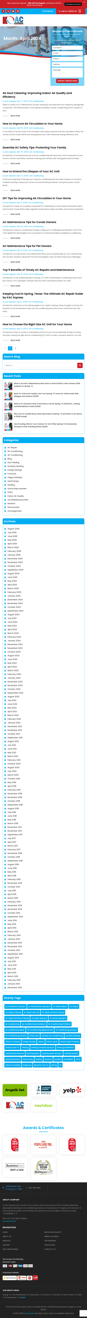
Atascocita (34, 1036)
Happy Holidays (15, 477)
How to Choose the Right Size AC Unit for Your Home (37, 324)
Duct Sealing (13, 462)
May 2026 (12, 540)
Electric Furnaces (12, 1041)
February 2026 (14, 551)
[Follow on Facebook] (3, 11)
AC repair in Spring (13, 1012)
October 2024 (14, 607)
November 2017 (15, 831)
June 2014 (12, 920)
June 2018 (12, 816)
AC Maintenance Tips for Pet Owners (27, 246)
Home (5, 1232)
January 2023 (14, 678)
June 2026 (12, 536)
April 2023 (12, 666)
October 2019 (14, 778)
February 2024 (14, 637)
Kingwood (27, 1065)
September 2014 (15, 916)
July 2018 (12, 812)
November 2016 (15, 853)
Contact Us (50, 1249)
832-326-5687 (35, 1188)
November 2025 (15, 562)
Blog (10, 458)
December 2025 (15, 558)
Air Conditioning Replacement (40, 1030)
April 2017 (12, 842)
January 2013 (14, 983)
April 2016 (12, 875)
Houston (48, 1059)
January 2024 (14, 640)
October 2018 (14, 801)
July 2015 (12, 890)
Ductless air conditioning (52, 1036)
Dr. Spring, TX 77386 (14, 1189)
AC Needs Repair (60, 1006)
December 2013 (15, 942)
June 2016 (12, 868)
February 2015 (14, 901)
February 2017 (14, 849)
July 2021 (12, 745)
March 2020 (13, 775)
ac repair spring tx (39, 1018)
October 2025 (14, 566)
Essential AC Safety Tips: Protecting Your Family (34, 147)
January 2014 (14, 939)
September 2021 (15, 737)
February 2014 (14, 935)
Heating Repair (33, 1053)
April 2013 (12, 972)
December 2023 (15, 644)
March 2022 (13, 715)
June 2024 (12, 622)
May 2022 (12, 707)
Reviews (11, 503)
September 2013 (15, 954)
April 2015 (12, 894)
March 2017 (13, 845)
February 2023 (14, 674)
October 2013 (14, 950)
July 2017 (12, 838)
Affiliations (49, 1245)
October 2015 (14, 886)
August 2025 (14, 573)
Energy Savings (15, 470)
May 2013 (12, 969)
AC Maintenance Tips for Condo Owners (29, 222)
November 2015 (15, 883)
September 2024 (15, 610)
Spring (54, 1065)
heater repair (52, 1041)
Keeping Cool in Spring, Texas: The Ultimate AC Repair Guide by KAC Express (43, 295)
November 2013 (15, 946)
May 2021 (12, 752)
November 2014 (15, 909)
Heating (11, 484)
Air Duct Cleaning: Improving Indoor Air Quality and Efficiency (37, 95)
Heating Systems (12, 1059)
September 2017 (15, 834)
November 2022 (15, 685)
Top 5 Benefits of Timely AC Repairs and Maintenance (38, 270)
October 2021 (14, 734)
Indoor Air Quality (16, 496)
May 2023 (12, 663)
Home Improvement (17, 488)
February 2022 (14, 719)
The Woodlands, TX (20, 1294)
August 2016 (13, 864)
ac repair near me (31, 1012)
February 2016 (14, 879)
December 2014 (15, 905)
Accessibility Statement (64, 1313)
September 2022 (15, 693)
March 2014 (13, 931)
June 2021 (12, 748)
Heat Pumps (13, 481)
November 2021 (15, 730)
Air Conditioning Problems (59, 1024)
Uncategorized (14, 511)
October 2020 (14, 763)
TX (60, 1065)
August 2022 (13, 696)
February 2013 (14, 980)
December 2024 (15, 599)
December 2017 (15, 827)
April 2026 (12, 543)
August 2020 (13, 767)
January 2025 (14, 596)
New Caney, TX (70, 1294)
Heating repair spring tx (52, 1053)
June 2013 (12, 965)
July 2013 (12, 961)
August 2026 (13, 528)
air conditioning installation (34, 1024)
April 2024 (12, 629)
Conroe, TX (47, 1294)
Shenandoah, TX (13, 1297)
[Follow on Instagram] (18, 11)
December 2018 (15, 793)
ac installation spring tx (15, 1006)
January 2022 (14, 722)
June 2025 (12, 577)
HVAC (10, 492)
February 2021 (14, 760)
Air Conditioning (37, 101)
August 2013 (13, 957)
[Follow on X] (8, 11)
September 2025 (15, 569)
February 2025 (14, 592)
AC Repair (12, 447)
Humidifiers (68, 1059)
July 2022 (12, 700)
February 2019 (14, 789)
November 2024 (15, 603)
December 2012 (15, 987)
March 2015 (13, 898)
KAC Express (10, 101)
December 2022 (15, 681)
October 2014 (14, 913)
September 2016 (15, 860)
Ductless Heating (15, 466)
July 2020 (12, 771)
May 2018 (12, 819)
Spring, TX (7, 1294)
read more (15, 116)
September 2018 (15, 804)
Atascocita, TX (35, 1294)
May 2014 (12, 924)
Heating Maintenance (14, 1053)
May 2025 (12, 581)
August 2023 (13, 655)
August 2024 (14, 614)
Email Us (49, 11)
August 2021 (13, 741)
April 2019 (12, 786)
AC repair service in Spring (53, 1012)
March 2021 (13, 756)
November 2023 (15, 648)
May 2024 (12, 625)
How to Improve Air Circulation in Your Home (32, 124)
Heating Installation (65, 1047)
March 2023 (13, 670)
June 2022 (12, 704)
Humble (57, 1059)
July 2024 (12, 618)
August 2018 (13, 808)
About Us (7, 1236)
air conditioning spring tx (66, 1030)
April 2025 (12, 584)
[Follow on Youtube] (13, 11)
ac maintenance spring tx (39, 1006)
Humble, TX (58, 1294)
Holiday (39, 1059)
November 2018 (15, 797)
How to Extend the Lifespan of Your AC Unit (31, 171)
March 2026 (13, 547)
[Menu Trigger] (80, 11)
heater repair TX (12, 1047)
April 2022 (12, 711)
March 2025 (13, 588)
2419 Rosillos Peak (13, 1186)
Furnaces (12, 473)
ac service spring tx (58, 1018)
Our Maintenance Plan (18, 499)
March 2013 (13, 976)
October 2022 (14, 689)
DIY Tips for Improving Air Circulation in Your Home (37, 198)
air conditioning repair (15, 1030)
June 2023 (12, 659)
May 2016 (12, 872)
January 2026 (14, 555)
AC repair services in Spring (17, 1018)
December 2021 (15, 726)
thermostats (13, 507)
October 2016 (14, 857)
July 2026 (12, 532)
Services (7, 1240)
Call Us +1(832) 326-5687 (72, 11)
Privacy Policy (48, 1313)
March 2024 (13, 633)
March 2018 (13, 823)
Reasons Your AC (41, 1065)
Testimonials (50, 1240)
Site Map (38, 1313)
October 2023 (14, 651)
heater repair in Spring (69, 1041)
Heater (41, 1041)
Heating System (71, 1053)
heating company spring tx (42, 1047)
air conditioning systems (16, 1036)
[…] (15, 1213)
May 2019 (12, 782)
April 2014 (12, 927)
